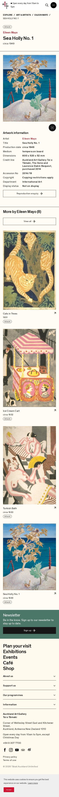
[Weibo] (29, 750)
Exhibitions (14, 651)
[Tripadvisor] (23, 750)
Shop (8, 668)
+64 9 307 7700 (12, 743)
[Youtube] (17, 750)
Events (10, 657)
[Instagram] (11, 750)
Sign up (27, 630)
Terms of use (9, 760)
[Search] (47, 5)
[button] (29, 277)
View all (27, 221)
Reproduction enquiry (28, 193)
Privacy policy (10, 756)
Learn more (33, 783)
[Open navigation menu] (54, 5)
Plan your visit (17, 646)
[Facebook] (5, 750)
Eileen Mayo (10, 32)
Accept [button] (8, 790)
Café (8, 663)
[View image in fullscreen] (52, 127)
